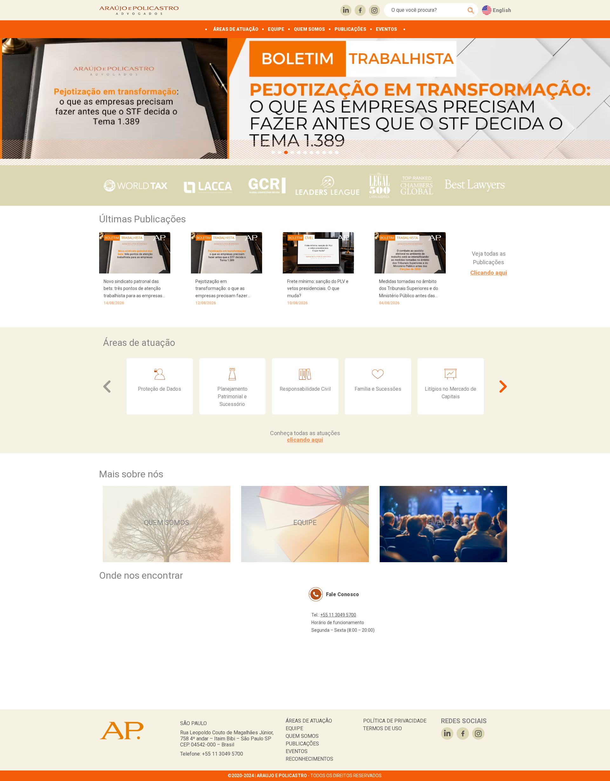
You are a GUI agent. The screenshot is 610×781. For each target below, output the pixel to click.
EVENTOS (386, 29)
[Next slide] (502, 386)
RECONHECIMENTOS (309, 759)
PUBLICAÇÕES (350, 29)
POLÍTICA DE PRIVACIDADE (394, 721)
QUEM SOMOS (309, 29)
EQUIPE (276, 29)
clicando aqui (305, 439)
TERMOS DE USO (382, 728)
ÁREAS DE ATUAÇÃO (235, 29)
